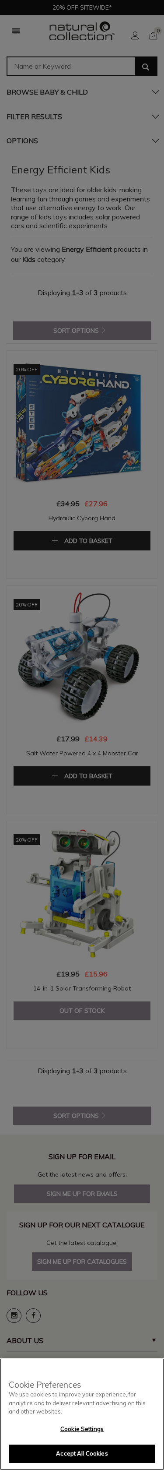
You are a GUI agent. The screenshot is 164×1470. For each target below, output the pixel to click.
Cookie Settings (82, 1428)
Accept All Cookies (82, 1453)
